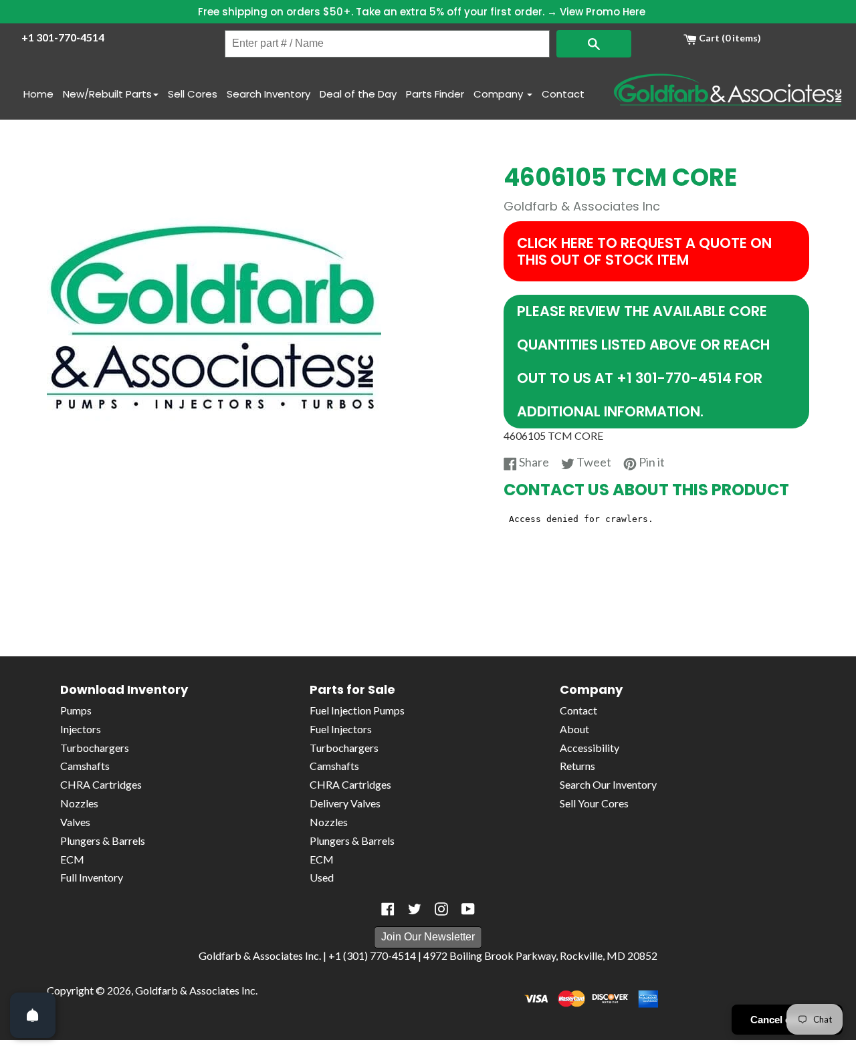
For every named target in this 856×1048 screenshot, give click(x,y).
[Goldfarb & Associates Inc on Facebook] (388, 909)
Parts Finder (435, 94)
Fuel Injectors (341, 729)
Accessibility (589, 747)
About (574, 729)
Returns (577, 765)
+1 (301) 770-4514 (372, 955)
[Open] (33, 1015)
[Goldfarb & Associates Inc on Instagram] (441, 909)
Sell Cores (192, 94)
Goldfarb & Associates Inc (195, 990)
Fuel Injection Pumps (357, 710)
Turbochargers (94, 747)
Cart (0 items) (729, 37)
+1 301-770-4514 (62, 37)
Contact (563, 94)
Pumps (76, 710)
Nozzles (79, 803)
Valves (75, 821)
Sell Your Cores (594, 803)
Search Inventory (268, 94)
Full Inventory (91, 877)
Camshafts (85, 765)
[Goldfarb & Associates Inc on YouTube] (468, 909)
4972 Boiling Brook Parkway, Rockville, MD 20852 (540, 955)
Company (499, 94)
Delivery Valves (345, 803)
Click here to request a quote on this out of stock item (644, 251)
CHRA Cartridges (101, 784)
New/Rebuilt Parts (107, 94)
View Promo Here (602, 12)
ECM (72, 859)
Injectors (80, 729)
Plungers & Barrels (102, 840)
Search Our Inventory (608, 784)
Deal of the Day (358, 94)
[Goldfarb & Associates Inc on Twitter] (414, 909)
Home (38, 94)
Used (322, 877)
